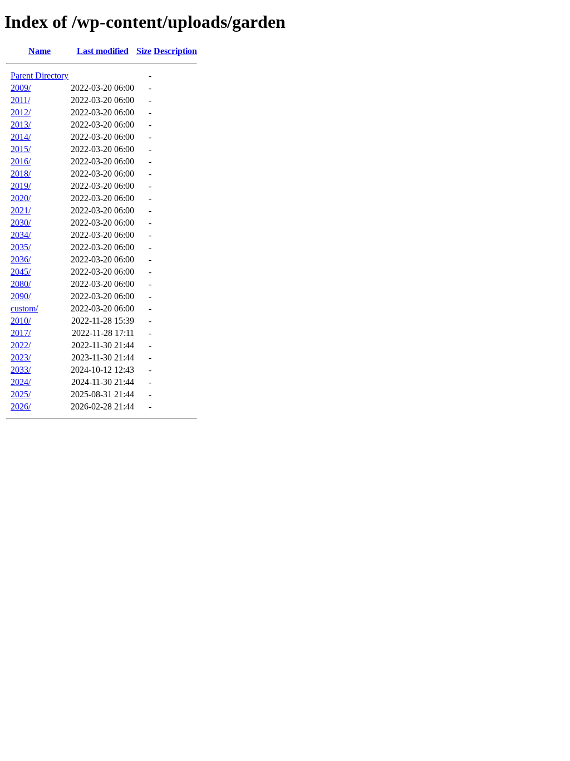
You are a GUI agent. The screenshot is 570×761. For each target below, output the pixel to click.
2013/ (21, 124)
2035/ (21, 247)
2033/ (21, 369)
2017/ (21, 333)
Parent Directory (39, 75)
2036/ (21, 259)
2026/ (21, 406)
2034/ (21, 235)
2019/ (21, 186)
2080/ (21, 284)
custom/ (24, 308)
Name (39, 51)
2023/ (21, 357)
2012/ (21, 112)
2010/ (21, 320)
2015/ (21, 149)
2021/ (21, 210)
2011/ (20, 100)
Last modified (103, 51)
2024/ (21, 382)
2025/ (21, 394)
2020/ (21, 198)
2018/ (21, 173)
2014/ (21, 137)
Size (143, 51)
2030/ (21, 222)
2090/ (21, 296)
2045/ (21, 271)
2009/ (21, 87)
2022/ (21, 345)
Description (175, 51)
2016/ (21, 161)
